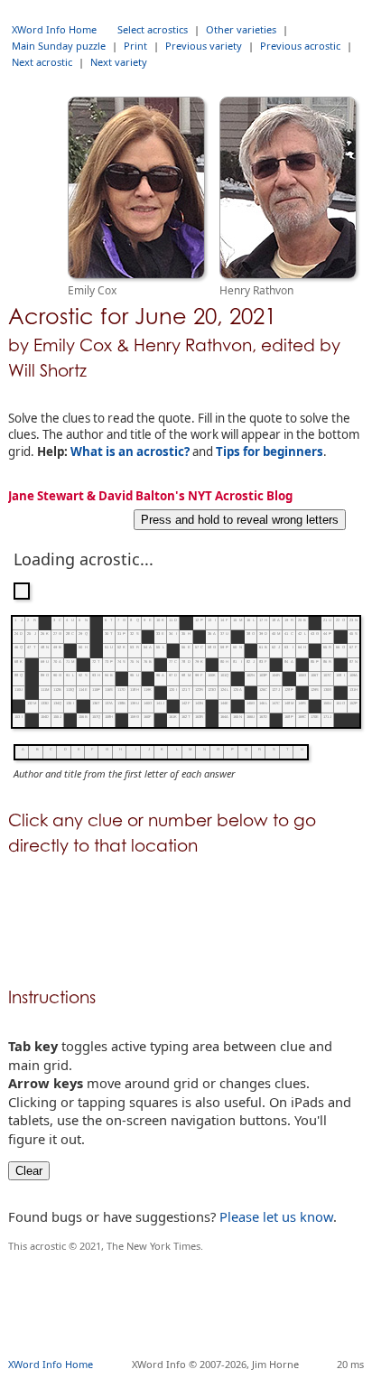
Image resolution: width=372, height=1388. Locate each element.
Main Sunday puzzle (59, 45)
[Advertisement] (190, 1313)
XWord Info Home (54, 29)
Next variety (118, 62)
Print (135, 45)
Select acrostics (152, 29)
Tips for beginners (269, 451)
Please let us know (276, 1216)
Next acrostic (42, 62)
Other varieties (241, 29)
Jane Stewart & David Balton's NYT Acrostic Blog (150, 496)
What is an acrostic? (130, 451)
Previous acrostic (300, 45)
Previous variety (203, 45)
